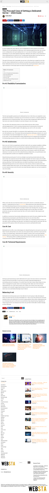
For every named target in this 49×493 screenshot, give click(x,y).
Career (2, 398)
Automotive (3, 391)
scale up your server (32, 134)
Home (3, 6)
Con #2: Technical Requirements (11, 78)
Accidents (3, 384)
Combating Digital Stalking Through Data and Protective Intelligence (39, 346)
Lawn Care (3, 429)
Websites (3, 454)
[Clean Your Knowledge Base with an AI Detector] (9, 334)
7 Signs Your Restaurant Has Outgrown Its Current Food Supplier (39, 407)
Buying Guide (4, 397)
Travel (2, 451)
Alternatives (4, 386)
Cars (2, 400)
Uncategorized (4, 453)
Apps (2, 389)
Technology (8, 6)
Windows (3, 457)
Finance (3, 411)
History (2, 420)
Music (2, 434)
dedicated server (12, 311)
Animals (3, 387)
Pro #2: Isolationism (8, 74)
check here (36, 65)
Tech (20, 311)
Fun (2, 414)
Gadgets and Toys (5, 415)
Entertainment (4, 408)
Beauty (2, 392)
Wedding (3, 456)
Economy (3, 405)
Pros (17, 311)
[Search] (47, 1)
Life (2, 431)
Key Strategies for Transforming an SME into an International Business (40, 413)
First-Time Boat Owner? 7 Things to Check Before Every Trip (40, 389)
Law (2, 428)
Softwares (3, 442)
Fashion (3, 409)
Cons (7, 311)
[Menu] (1, 1)
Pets (2, 439)
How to (2, 423)
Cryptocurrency (4, 401)
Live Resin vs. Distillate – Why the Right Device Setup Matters (39, 383)
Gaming (2, 417)
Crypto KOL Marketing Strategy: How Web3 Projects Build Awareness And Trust (40, 433)
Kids (2, 426)
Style (2, 445)
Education (3, 406)
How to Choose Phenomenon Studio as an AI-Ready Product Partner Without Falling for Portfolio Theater (40, 420)
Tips (2, 448)
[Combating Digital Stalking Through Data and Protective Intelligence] (40, 334)
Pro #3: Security (7, 76)
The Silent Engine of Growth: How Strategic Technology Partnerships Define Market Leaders (9, 365)
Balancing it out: (7, 80)
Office (2, 436)
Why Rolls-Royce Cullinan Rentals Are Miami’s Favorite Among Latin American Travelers (39, 395)
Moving (2, 432)
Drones (2, 403)
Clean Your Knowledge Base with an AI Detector (8, 345)
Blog (2, 394)
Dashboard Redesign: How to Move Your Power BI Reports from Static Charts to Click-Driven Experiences (24, 347)
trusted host (22, 204)
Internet (3, 425)
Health (2, 418)
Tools (2, 449)
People (2, 437)
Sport (2, 443)
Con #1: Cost (6, 77)
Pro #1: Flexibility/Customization (11, 73)
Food (2, 412)
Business (3, 395)
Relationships (4, 440)
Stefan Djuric (8, 15)
